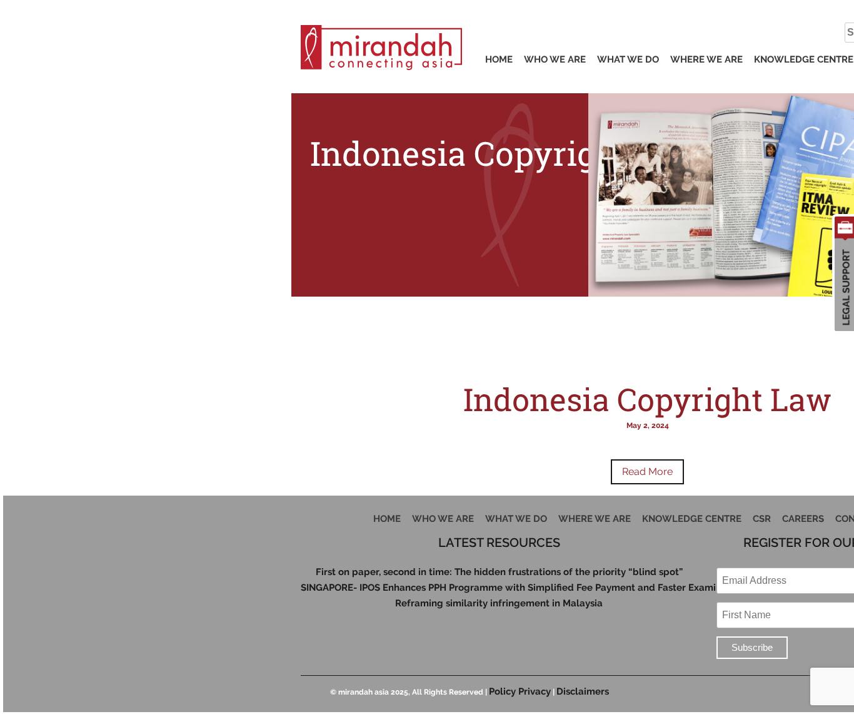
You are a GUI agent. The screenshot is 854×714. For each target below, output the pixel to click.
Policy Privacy (520, 691)
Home (499, 59)
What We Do (628, 59)
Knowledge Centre (803, 59)
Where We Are (706, 59)
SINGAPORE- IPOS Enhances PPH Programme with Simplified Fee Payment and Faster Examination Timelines (499, 588)
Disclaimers (582, 691)
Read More (647, 471)
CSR (762, 518)
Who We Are (555, 59)
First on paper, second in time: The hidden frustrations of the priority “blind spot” (499, 572)
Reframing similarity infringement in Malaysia (499, 603)
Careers (803, 518)
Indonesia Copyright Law (647, 399)
